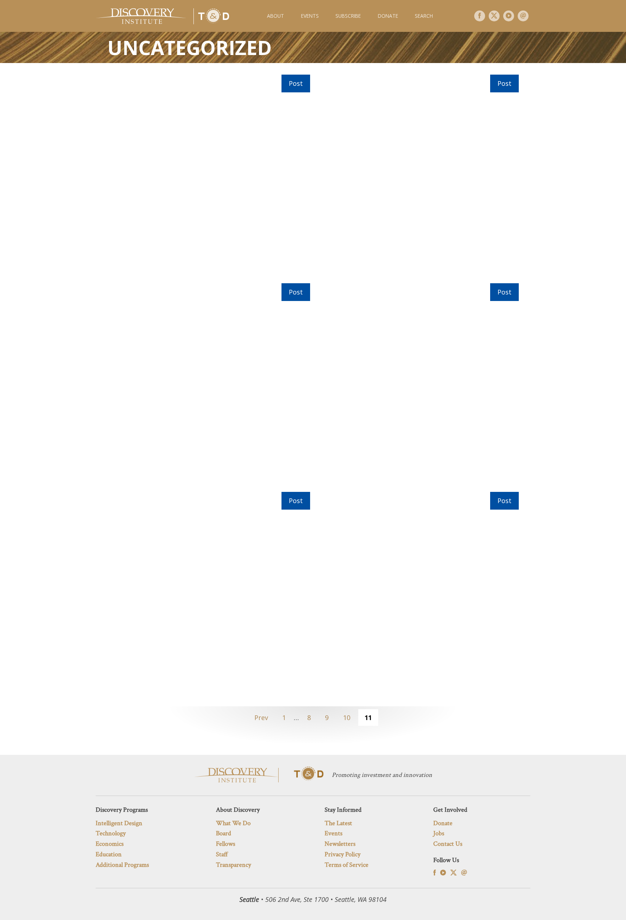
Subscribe (348, 15)
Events (310, 15)
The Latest (338, 823)
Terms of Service (346, 865)
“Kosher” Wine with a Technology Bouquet (208, 176)
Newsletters (340, 844)
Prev (261, 717)
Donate (388, 15)
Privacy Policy (342, 854)
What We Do (233, 823)
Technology (111, 833)
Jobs (438, 833)
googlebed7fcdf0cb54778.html (417, 593)
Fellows (225, 844)
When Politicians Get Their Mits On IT (208, 384)
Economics (110, 844)
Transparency (233, 865)
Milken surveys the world (208, 593)
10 (346, 717)
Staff (222, 854)
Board (223, 833)
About (275, 15)
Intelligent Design (119, 823)
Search (424, 15)
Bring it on (417, 176)
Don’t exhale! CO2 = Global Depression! (417, 384)
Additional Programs (122, 865)
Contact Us (447, 844)
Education (109, 854)
